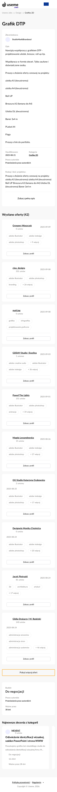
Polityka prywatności (21, 782)
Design (18, 13)
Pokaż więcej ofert (28, 672)
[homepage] (8, 4)
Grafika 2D (29, 13)
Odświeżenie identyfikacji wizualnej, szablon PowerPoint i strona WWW (24, 739)
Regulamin (36, 782)
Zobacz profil (28, 254)
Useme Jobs (7, 13)
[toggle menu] (52, 4)
